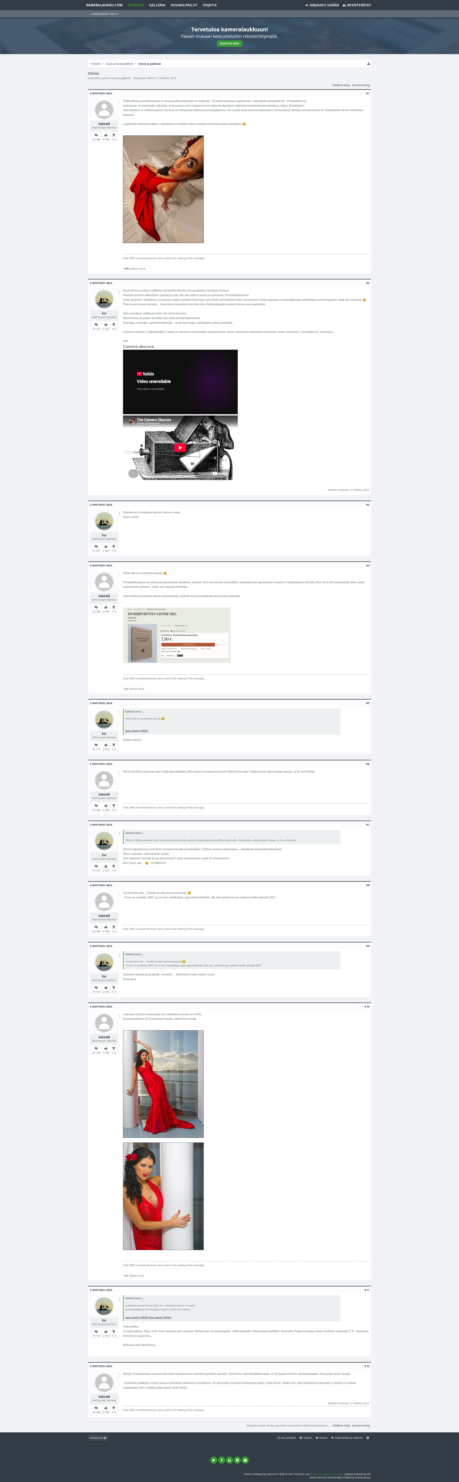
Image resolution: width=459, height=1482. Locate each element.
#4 (368, 565)
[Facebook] (221, 1460)
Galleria (157, 5)
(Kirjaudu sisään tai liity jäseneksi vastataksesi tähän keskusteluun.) (287, 1425)
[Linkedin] (229, 1460)
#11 (367, 1290)
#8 (368, 885)
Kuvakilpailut (184, 5)
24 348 (96, 139)
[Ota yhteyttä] (245, 1460)
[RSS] (237, 1460)
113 (114, 139)
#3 (368, 504)
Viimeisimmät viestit (105, 14)
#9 (368, 946)
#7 (368, 824)
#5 (368, 703)
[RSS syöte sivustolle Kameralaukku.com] (367, 1437)
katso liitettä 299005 (136, 730)
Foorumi (136, 5)
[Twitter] (213, 1460)
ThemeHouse (363, 1477)
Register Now (229, 43)
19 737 (96, 329)
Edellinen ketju (341, 85)
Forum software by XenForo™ (277, 1474)
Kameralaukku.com (104, 5)
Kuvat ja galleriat (121, 78)
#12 (367, 1366)
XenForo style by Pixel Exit (328, 1474)
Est (104, 313)
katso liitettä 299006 (136, 1317)
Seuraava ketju (361, 85)
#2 (368, 283)
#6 (368, 764)
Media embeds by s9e (358, 1474)
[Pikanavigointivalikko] (368, 64)
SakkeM (151, 78)
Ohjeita (210, 5)
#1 (368, 93)
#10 (367, 1006)
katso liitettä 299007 (160, 1317)
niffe (126, 268)
